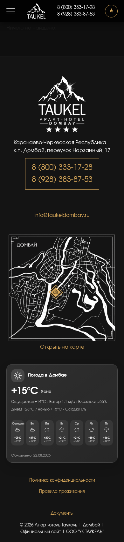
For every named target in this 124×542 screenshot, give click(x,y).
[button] (10, 11)
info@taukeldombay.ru (62, 215)
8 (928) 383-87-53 (76, 14)
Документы (62, 514)
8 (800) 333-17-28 (76, 7)
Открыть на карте (62, 347)
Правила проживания (62, 492)
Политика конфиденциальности (62, 480)
